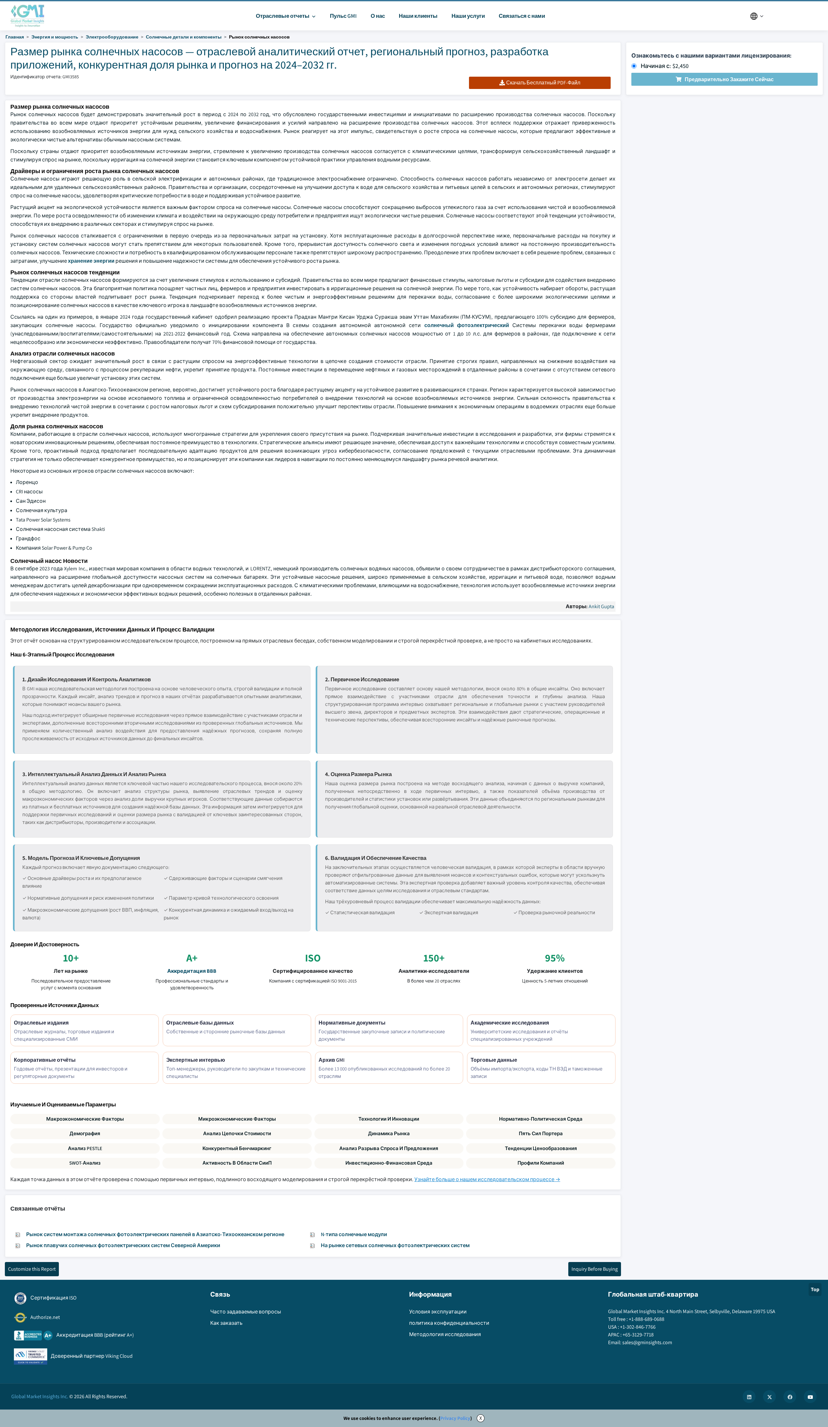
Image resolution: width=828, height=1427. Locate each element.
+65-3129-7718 (638, 1334)
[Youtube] (810, 1396)
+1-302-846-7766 (638, 1326)
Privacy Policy (455, 1418)
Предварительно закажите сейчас (729, 79)
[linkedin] (749, 1396)
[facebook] (789, 1396)
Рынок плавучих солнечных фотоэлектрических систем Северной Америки (123, 1245)
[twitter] (769, 1396)
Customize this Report (32, 1269)
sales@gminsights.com (647, 1342)
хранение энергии (91, 261)
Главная (14, 37)
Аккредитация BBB (191, 971)
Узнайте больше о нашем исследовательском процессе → (487, 1179)
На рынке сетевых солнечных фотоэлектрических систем (395, 1245)
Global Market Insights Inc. (39, 1396)
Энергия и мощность (54, 37)
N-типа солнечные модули (354, 1234)
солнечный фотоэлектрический (466, 325)
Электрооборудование (112, 37)
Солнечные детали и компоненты (184, 37)
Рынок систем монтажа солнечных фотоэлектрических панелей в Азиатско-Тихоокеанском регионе (155, 1234)
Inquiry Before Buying (595, 1269)
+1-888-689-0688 (646, 1319)
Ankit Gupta (601, 606)
